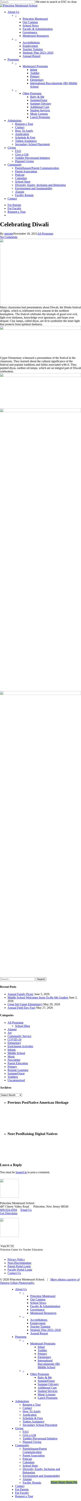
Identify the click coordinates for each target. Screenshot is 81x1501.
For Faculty (22, 1492)
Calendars (28, 1462)
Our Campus (37, 1299)
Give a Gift (29, 1435)
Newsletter (14, 1059)
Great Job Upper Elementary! (25, 1004)
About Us (21, 1289)
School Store (30, 1465)
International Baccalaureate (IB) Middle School (49, 1364)
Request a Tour (32, 1404)
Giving (19, 1428)
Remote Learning (18, 1070)
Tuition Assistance (33, 1421)
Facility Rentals (32, 1482)
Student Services (47, 1391)
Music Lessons (46, 1394)
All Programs (45, 233)
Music (11, 1056)
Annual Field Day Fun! (21, 1007)
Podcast (27, 1458)
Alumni (12, 1029)
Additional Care (47, 1387)
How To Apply (32, 1411)
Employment (37, 1323)
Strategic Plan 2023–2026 (45, 1330)
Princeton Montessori (42, 1296)
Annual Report (39, 1333)
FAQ (26, 1431)
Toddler (42, 1350)
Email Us (26, 1210)
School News (38, 1302)
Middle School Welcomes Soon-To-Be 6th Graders (38, 997)
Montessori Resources (43, 1313)
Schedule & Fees (33, 1418)
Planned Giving (32, 1442)
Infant (41, 1347)
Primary (12, 1066)
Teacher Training (40, 1326)
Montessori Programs (42, 1343)
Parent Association (34, 1455)
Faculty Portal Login (20, 1269)
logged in (21, 1172)
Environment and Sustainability (41, 1475)
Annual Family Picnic (21, 994)
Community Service (19, 1036)
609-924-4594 (8, 1210)
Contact (27, 1408)
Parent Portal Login (19, 1266)
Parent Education (18, 1063)
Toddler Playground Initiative (40, 1438)
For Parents (22, 1489)
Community (22, 1445)
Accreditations (38, 1319)
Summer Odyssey (48, 1384)
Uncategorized (16, 1080)
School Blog (22, 1026)
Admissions (22, 1401)
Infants (12, 1049)
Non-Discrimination (19, 1262)
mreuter (8, 233)
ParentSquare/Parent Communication (35, 1450)
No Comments (8, 237)
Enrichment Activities (20, 1046)
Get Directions (8, 1213)
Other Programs (39, 1374)
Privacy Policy (16, 1259)
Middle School (16, 1053)
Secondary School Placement (40, 1425)
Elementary (14, 1043)
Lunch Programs (47, 1397)
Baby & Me (45, 1377)
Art (9, 1032)
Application (30, 1414)
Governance (37, 1309)
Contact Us (14, 1273)
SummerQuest (16, 1073)
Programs (20, 1336)
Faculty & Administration (45, 1306)
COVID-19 (14, 1039)
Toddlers (13, 1076)
